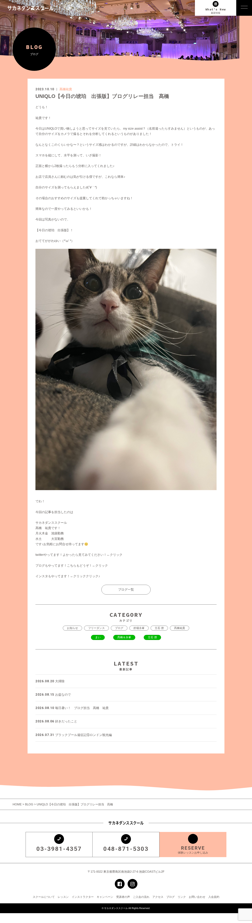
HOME (17, 804)
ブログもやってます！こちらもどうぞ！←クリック (71, 565)
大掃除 (50, 681)
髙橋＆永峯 (124, 637)
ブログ (119, 628)
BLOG (29, 804)
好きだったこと (56, 721)
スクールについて (44, 896)
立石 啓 (159, 628)
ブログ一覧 (126, 589)
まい (98, 637)
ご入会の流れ (141, 896)
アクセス (157, 896)
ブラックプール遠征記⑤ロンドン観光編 (73, 735)
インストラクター (83, 896)
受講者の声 (123, 896)
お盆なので (53, 694)
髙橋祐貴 (65, 89)
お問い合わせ (197, 896)
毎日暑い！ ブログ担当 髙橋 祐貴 (72, 708)
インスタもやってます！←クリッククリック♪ (67, 576)
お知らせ (72, 628)
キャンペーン (105, 896)
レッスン (63, 896)
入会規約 (213, 896)
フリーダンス (96, 628)
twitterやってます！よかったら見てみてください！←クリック (78, 554)
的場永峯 (139, 628)
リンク (182, 896)
